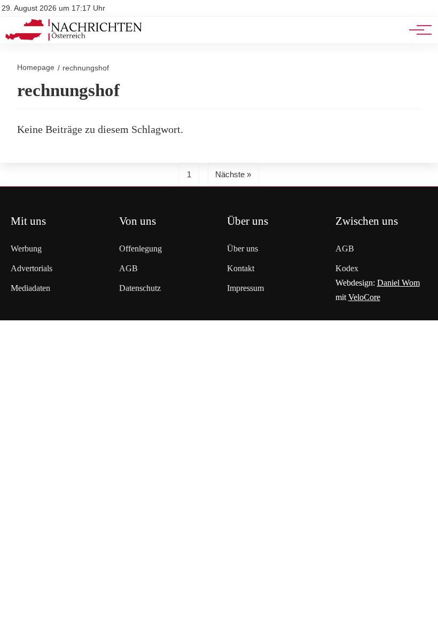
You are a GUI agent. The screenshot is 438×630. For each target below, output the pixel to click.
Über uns (242, 248)
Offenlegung (140, 248)
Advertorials (31, 268)
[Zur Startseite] (73, 37)
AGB (128, 268)
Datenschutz (140, 288)
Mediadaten (30, 288)
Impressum (245, 288)
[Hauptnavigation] (416, 30)
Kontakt (240, 268)
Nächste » (233, 174)
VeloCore (364, 297)
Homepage (35, 67)
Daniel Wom (398, 282)
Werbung (26, 248)
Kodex (346, 268)
